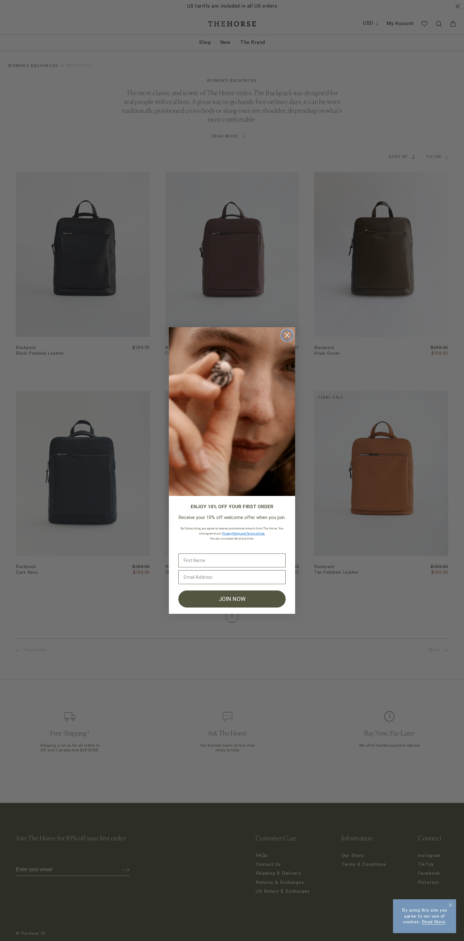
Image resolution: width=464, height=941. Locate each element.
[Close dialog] (287, 335)
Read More (433, 922)
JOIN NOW (232, 599)
